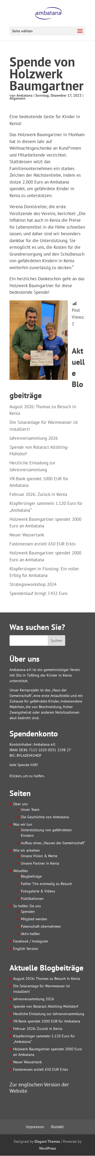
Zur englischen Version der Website (39, 1087)
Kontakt (57, 1126)
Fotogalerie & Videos (38, 891)
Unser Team (30, 809)
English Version (25, 948)
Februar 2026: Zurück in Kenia (38, 494)
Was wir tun (22, 824)
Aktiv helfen (30, 933)
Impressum (35, 1126)
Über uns (20, 804)
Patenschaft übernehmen (41, 926)
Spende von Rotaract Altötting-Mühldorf (45, 1006)
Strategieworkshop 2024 (33, 584)
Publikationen (32, 898)
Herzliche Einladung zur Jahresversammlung (48, 1013)
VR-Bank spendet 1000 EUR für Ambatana (46, 1021)
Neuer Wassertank (27, 535)
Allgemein (18, 98)
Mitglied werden (34, 919)
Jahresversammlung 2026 (34, 438)
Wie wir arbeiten (26, 850)
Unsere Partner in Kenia (40, 863)
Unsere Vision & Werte (39, 855)
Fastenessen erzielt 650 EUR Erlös (42, 544)
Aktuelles (20, 870)
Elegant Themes (47, 1141)
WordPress (47, 1148)
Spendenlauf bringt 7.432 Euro (39, 593)
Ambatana (24, 95)
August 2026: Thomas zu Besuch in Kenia (46, 978)
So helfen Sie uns (27, 906)
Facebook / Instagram (30, 941)
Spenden (28, 911)
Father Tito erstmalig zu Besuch (46, 883)
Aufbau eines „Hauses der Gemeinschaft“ (53, 843)
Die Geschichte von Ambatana (45, 817)
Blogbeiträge (31, 876)
